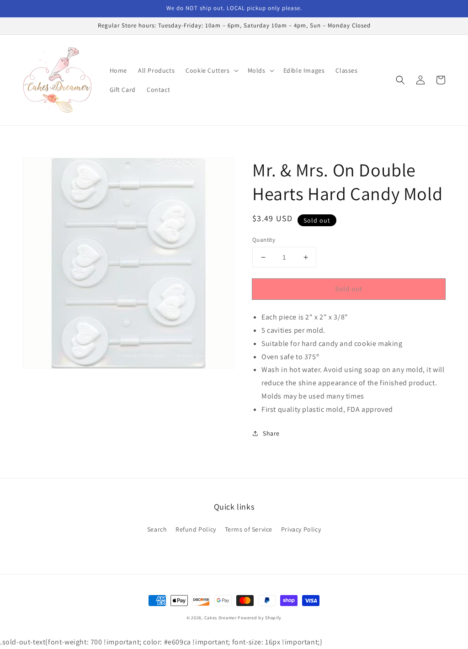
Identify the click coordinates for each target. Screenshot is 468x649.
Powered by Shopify (260, 618)
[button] (211, 70)
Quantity (263, 240)
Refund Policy (196, 529)
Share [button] (271, 433)
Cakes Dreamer (220, 618)
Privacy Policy (301, 529)
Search (157, 529)
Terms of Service (249, 529)
